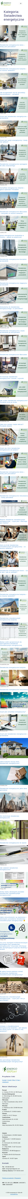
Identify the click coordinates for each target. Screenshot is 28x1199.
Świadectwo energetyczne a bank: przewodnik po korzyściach (12, 331)
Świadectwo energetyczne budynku (13, 667)
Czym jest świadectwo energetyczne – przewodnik (14, 117)
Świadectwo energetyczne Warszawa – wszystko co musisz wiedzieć (13, 212)
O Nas (18, 1080)
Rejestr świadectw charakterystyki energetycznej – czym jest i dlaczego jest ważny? (13, 521)
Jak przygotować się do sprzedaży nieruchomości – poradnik (12, 93)
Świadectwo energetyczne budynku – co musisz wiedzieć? (13, 69)
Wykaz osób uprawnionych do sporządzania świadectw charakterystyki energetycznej (11, 643)
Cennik (9, 1080)
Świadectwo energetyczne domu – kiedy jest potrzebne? (12, 45)
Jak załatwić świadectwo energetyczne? (9, 868)
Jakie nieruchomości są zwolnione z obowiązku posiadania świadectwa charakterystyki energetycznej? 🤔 (13, 918)
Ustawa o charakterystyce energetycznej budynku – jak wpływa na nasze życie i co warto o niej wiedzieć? (13, 1028)
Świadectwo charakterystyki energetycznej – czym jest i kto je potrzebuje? (12, 998)
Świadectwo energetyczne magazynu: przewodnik (13, 284)
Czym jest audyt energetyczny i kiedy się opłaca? (13, 141)
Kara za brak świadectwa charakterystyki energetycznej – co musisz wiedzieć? (13, 546)
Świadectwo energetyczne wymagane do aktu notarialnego (13, 165)
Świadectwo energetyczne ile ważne (13, 843)
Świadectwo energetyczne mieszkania (14, 689)
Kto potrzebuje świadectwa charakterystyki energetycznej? (11, 1060)
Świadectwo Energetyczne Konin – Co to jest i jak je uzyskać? (14, 571)
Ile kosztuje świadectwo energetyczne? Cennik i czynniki (12, 377)
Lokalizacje (5, 1082)
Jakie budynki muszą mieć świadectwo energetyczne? (10, 762)
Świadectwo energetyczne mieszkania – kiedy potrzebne (14, 496)
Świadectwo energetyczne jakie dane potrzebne (13, 789)
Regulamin (18, 1178)
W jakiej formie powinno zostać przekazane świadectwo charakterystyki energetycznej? (11, 973)
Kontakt (4, 1080)
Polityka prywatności (8, 1178)
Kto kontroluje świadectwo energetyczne (9, 817)
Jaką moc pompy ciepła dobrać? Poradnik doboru (12, 425)
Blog (13, 1080)
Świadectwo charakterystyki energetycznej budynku (10, 619)
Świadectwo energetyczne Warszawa (13, 354)
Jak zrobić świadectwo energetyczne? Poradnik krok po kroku (14, 401)
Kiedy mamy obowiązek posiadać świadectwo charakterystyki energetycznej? (12, 893)
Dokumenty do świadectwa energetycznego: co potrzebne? (11, 307)
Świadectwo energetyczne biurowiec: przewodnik (13, 260)
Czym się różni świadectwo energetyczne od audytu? (10, 449)
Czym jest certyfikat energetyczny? (13, 712)
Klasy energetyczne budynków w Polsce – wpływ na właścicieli (12, 236)
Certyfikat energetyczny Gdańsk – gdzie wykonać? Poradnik (12, 188)
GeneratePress (14, 1194)
